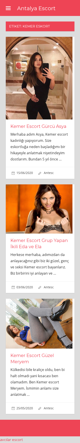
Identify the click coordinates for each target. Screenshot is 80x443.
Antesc (49, 173)
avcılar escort (11, 439)
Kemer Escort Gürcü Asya (38, 126)
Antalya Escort (36, 8)
